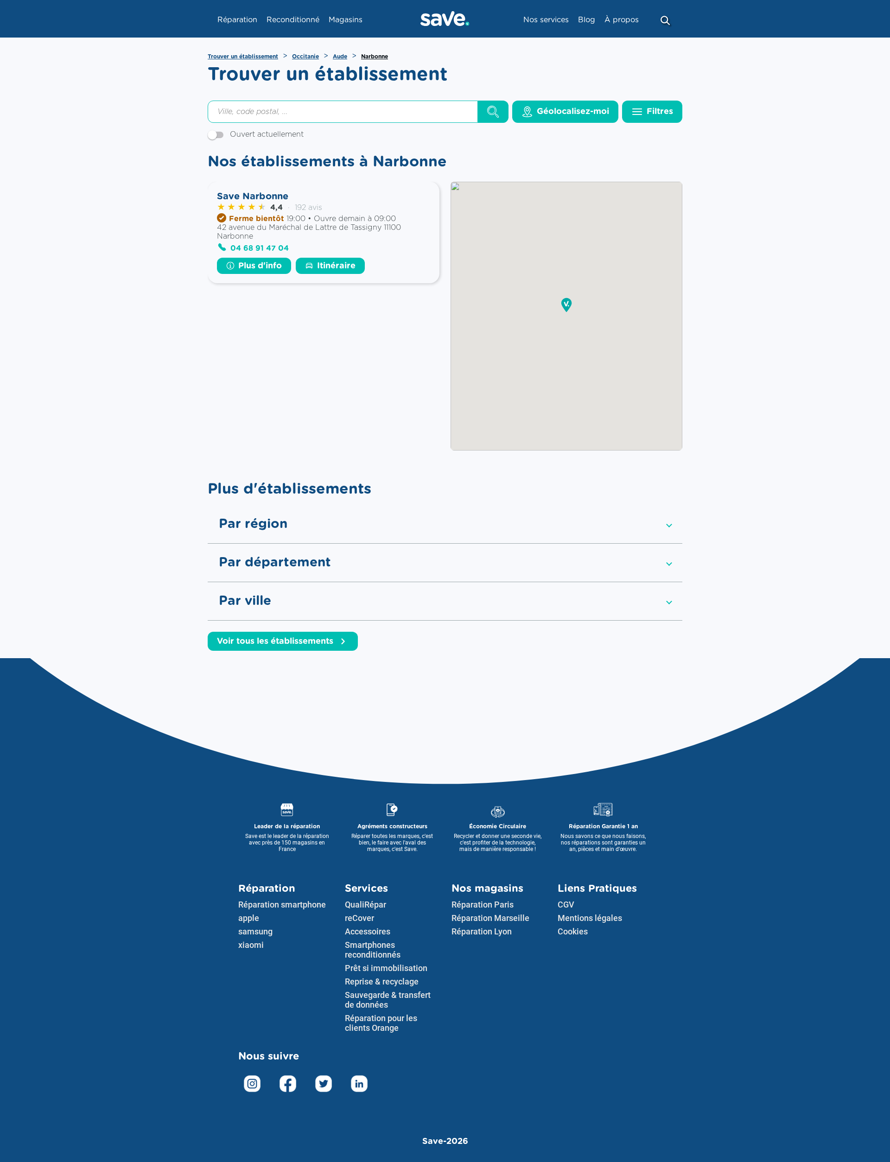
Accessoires (367, 931)
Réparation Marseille (490, 918)
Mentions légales (590, 918)
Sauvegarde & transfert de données (388, 1000)
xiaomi (251, 945)
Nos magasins (487, 888)
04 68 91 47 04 (259, 248)
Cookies (573, 931)
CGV (566, 904)
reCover (359, 918)
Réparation (266, 888)
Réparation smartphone (282, 904)
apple (248, 918)
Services (366, 888)
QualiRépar (365, 904)
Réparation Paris (482, 904)
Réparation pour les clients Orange (381, 1023)
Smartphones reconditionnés (372, 949)
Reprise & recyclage (382, 981)
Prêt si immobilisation (386, 968)
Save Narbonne (252, 196)
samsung (255, 931)
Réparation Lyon (481, 931)
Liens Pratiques (597, 888)
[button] (566, 305)
